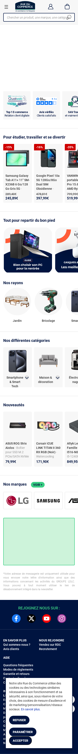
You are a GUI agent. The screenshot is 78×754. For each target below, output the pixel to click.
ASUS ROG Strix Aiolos (16, 446)
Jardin (17, 320)
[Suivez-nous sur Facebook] (16, 618)
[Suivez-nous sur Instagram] (61, 618)
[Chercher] (69, 17)
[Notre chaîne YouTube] (46, 618)
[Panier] (67, 6)
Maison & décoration (45, 380)
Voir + (37, 484)
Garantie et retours (16, 674)
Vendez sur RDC (50, 644)
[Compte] (50, 6)
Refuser (19, 720)
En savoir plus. (31, 709)
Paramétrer (23, 732)
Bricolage (48, 320)
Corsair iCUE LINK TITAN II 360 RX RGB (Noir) (48, 448)
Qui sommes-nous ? (16, 644)
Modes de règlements (18, 669)
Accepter (20, 740)
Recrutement (48, 649)
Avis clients (11, 649)
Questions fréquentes (18, 665)
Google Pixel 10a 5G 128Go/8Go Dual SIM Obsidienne (48, 182)
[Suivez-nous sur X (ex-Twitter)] (31, 618)
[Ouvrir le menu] (6, 6)
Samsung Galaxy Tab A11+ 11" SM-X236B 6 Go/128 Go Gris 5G (17, 182)
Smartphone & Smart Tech (14, 380)
